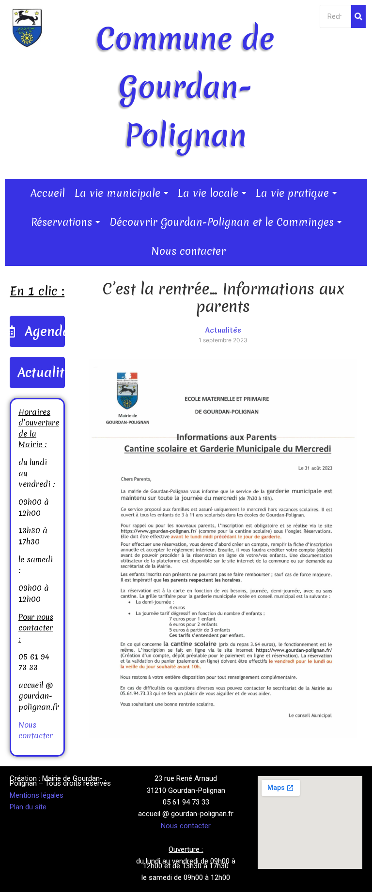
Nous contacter (35, 730)
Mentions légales (36, 795)
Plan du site (28, 807)
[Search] (358, 16)
